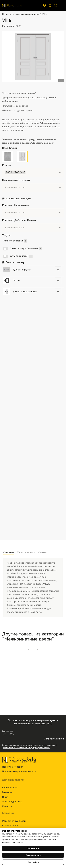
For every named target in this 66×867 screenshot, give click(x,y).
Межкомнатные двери (25, 14)
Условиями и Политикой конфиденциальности (26, 747)
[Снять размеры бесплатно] (5, 248)
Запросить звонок (54, 738)
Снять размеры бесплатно (24, 248)
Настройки (33, 862)
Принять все (33, 848)
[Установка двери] (5, 256)
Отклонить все (33, 855)
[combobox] (33, 172)
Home (5, 14)
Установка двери (19, 256)
